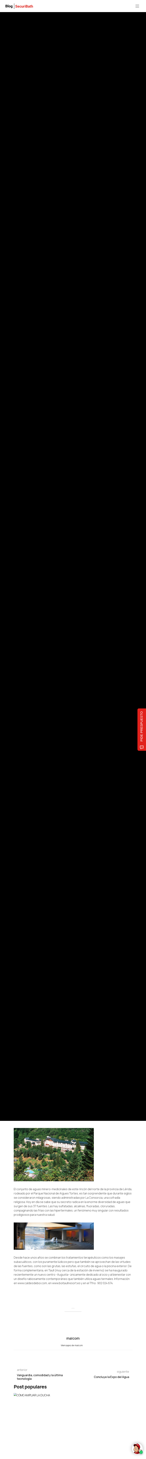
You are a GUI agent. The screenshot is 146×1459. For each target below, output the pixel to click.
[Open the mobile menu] (137, 6)
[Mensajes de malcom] (17, 573)
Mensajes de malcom (72, 1345)
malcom (30, 574)
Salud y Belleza (21, 548)
